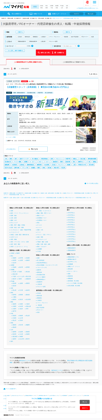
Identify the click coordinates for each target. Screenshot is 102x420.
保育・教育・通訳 (15, 244)
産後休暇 (67, 161)
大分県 (21, 334)
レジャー (39, 227)
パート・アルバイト (42, 302)
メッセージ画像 (11, 137)
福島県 (28, 260)
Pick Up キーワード (17, 395)
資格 (69, 273)
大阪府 (28, 304)
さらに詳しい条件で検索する (15, 50)
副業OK (39, 270)
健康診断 (7, 164)
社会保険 (46, 164)
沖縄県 (21, 336)
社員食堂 (14, 164)
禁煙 (61, 161)
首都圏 (56, 5)
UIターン (41, 161)
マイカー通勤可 (41, 277)
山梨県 (21, 283)
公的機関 (39, 249)
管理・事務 (14, 239)
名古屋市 (28, 299)
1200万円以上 (72, 234)
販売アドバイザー (24, 158)
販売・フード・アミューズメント (20, 213)
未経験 (68, 164)
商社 (38, 222)
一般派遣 (39, 305)
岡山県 (28, 315)
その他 (39, 251)
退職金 (94, 161)
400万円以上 (71, 215)
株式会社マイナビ (25, 360)
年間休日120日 (82, 164)
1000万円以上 (72, 229)
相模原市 (28, 279)
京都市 (14, 308)
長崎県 (28, 331)
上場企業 (39, 284)
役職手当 (80, 161)
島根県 (21, 315)
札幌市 (18, 253)
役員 (38, 312)
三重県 (14, 297)
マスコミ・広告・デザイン (44, 234)
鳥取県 (14, 315)
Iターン (48, 161)
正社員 (53, 164)
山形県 (21, 260)
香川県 (21, 325)
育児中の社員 (8, 167)
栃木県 (21, 267)
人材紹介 (39, 300)
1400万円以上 (72, 239)
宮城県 (28, 258)
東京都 (49, 167)
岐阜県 (14, 294)
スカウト (76, 14)
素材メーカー (40, 215)
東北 (47, 5)
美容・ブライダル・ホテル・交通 (20, 242)
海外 (67, 7)
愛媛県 (28, 325)
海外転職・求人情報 (73, 281)
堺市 (27, 308)
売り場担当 (35, 158)
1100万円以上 (72, 232)
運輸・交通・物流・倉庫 (43, 244)
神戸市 (14, 311)
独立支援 (82, 158)
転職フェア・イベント (75, 395)
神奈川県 (56, 167)
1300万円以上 (72, 236)
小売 (6, 158)
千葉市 (14, 276)
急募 (38, 258)
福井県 (28, 290)
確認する (85, 408)
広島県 (14, 318)
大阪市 (21, 308)
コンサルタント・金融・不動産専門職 (21, 230)
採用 (52, 158)
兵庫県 (14, 306)
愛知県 (28, 294)
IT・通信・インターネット (44, 210)
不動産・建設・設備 (42, 242)
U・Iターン (33, 161)
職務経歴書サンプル (73, 257)
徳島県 (14, 325)
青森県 (14, 258)
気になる (90, 14)
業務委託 (39, 298)
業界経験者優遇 (92, 158)
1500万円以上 (72, 241)
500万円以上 (71, 217)
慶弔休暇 (16, 167)
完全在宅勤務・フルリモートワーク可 (47, 265)
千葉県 (20, 271)
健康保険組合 (30, 164)
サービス (39, 225)
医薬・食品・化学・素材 (17, 227)
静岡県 (21, 294)
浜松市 (21, 299)
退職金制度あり (41, 279)
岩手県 (21, 258)
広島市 (21, 320)
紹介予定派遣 (40, 307)
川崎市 (20, 279)
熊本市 (28, 339)
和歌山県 (28, 306)
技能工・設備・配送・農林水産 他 (20, 234)
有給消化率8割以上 (42, 262)
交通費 (25, 161)
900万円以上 (71, 227)
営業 (12, 210)
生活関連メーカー (42, 220)
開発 (11, 158)
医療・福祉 (14, 215)
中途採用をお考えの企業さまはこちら (88, 8)
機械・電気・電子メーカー (44, 213)
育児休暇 (91, 164)
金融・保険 (40, 237)
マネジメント (59, 158)
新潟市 (14, 285)
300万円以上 (71, 212)
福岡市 (14, 339)
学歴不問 (68, 158)
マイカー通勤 (17, 161)
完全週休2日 (8, 161)
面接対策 (70, 276)
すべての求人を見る (92, 183)
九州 (62, 7)
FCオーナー (40, 310)
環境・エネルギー (42, 246)
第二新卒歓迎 (40, 260)
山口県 (21, 318)
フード (39, 232)
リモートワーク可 (42, 267)
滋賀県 (14, 304)
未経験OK (39, 282)
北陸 (67, 5)
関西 (35, 7)
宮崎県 (28, 334)
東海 (41, 7)
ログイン (87, 5)
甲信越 (61, 5)
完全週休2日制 (41, 274)
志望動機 (70, 264)
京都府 (21, 304)
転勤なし (75, 158)
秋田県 (14, 260)
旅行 (16, 158)
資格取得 (55, 161)
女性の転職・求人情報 (74, 285)
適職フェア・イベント (74, 266)
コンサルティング (42, 239)
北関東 (51, 5)
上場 (74, 164)
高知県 (14, 327)
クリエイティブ (15, 232)
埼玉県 (63, 167)
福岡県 (14, 331)
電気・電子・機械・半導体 (18, 225)
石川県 (21, 290)
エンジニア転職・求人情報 (75, 283)
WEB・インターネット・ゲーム (19, 246)
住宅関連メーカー (42, 218)
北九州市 (21, 339)
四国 (57, 7)
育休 (74, 161)
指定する (20, 32)
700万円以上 (71, 222)
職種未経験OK (72, 248)
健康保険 (39, 164)
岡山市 (14, 320)
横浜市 (14, 279)
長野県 (28, 283)
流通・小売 (40, 230)
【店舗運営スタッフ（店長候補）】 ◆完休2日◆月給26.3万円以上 (37, 87)
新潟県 (14, 283)
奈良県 (21, 306)
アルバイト (61, 164)
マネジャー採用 (41, 286)
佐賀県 (21, 331)
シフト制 (87, 161)
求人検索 (7, 395)
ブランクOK (25, 167)
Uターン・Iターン (72, 271)
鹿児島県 (15, 336)
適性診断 (70, 269)
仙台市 (14, 262)
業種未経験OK (72, 250)
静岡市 (14, 299)
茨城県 (14, 267)
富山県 (14, 290)
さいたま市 (21, 276)
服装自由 (39, 272)
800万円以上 (71, 224)
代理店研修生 (44, 158)
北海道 (41, 5)
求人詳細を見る (11, 149)
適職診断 (70, 278)
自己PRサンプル (72, 261)
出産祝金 (22, 164)
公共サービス (14, 237)
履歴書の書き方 (72, 259)
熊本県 (14, 334)
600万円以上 (71, 220)
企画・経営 (14, 218)
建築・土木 (14, 220)
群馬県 (28, 267)
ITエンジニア (14, 222)
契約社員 (39, 295)
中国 (52, 7)
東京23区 (28, 276)
